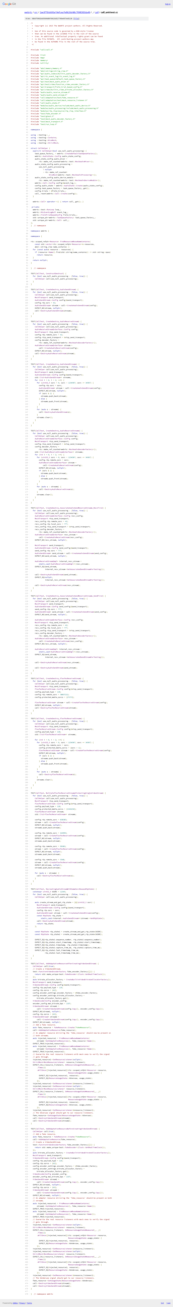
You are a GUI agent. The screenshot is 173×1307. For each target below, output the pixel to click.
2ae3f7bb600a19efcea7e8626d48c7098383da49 (65, 12)
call (97, 12)
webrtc (28, 12)
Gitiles (15, 1303)
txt (162, 1303)
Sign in (167, 4)
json (168, 1303)
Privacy (22, 1303)
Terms (29, 1303)
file (76, 18)
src (36, 12)
